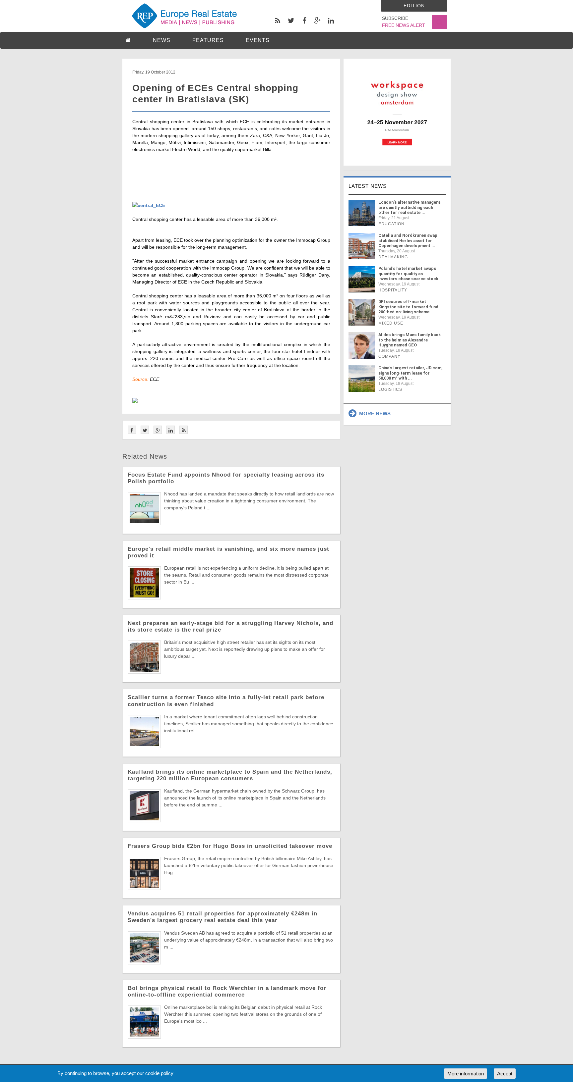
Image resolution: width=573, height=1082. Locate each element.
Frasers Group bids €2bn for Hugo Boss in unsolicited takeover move (230, 846)
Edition (414, 5)
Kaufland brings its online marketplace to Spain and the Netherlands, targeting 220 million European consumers (230, 775)
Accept (504, 1073)
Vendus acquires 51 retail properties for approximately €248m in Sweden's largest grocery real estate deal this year (222, 916)
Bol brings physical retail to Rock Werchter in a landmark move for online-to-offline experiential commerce (227, 991)
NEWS (161, 40)
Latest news (368, 186)
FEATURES (208, 40)
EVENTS (258, 40)
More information (465, 1073)
